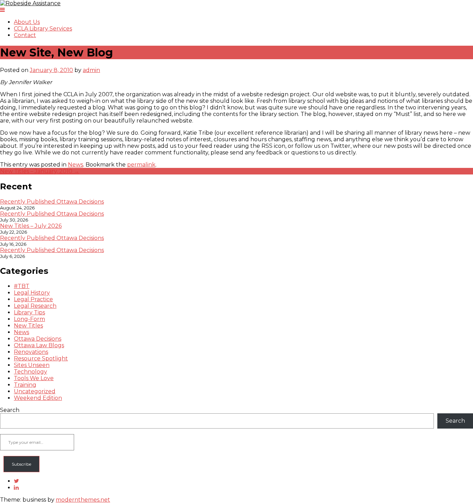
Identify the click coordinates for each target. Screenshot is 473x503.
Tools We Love (34, 378)
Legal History (32, 292)
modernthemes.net (83, 499)
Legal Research (35, 306)
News (75, 164)
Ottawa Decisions (37, 338)
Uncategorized (34, 391)
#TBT (21, 286)
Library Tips (29, 312)
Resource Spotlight (41, 358)
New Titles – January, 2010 (39, 171)
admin (91, 70)
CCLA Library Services (43, 28)
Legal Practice (33, 299)
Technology (30, 371)
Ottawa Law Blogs (39, 345)
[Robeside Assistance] (30, 3)
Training (25, 384)
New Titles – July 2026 (31, 226)
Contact (25, 35)
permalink (141, 164)
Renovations (31, 352)
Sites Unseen (32, 365)
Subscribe (21, 464)
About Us (27, 22)
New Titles (28, 325)
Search (9, 410)
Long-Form (29, 319)
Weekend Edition (38, 398)
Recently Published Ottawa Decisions (52, 201)
